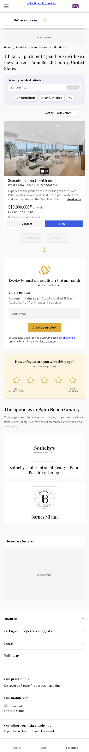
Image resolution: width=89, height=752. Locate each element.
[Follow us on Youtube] (38, 664)
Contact (27, 224)
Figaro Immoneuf (43, 731)
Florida (58, 47)
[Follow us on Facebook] (22, 664)
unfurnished (54, 98)
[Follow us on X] (30, 664)
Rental (20, 47)
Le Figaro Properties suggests (28, 631)
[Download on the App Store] (17, 708)
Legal (8, 643)
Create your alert (45, 327)
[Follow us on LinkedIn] (6, 664)
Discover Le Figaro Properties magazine (32, 685)
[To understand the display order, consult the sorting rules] (82, 113)
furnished (28, 98)
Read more (74, 199)
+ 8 (70, 98)
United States (38, 47)
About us (10, 619)
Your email (19, 314)
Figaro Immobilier (15, 731)
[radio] (16, 383)
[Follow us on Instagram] (14, 664)
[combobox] (66, 113)
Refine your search (29, 20)
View (62, 224)
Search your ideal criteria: (25, 80)
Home (7, 47)
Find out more (47, 341)
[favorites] (83, 6)
